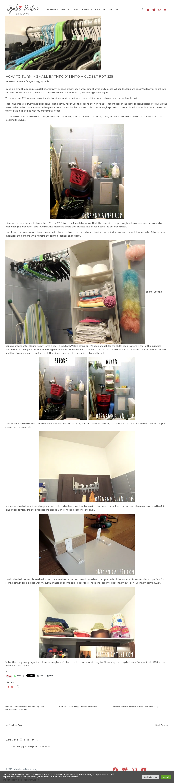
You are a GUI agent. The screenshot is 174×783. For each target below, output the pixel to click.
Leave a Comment (15, 81)
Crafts (85, 9)
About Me (66, 9)
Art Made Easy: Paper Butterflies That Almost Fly (135, 706)
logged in (24, 746)
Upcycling (114, 9)
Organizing (33, 81)
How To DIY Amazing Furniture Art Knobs (78, 706)
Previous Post (14, 725)
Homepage (52, 9)
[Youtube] (165, 9)
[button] (90, 9)
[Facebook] (148, 9)
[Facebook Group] (154, 9)
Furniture (100, 9)
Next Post (161, 725)
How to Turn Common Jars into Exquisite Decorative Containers (24, 708)
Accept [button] (166, 777)
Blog (76, 9)
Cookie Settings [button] (150, 777)
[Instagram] (159, 9)
